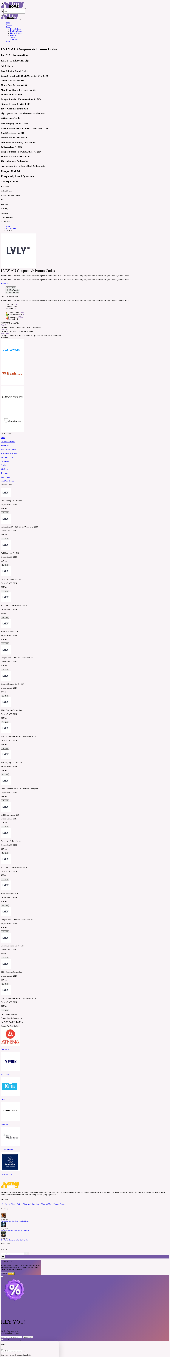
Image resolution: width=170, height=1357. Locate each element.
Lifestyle (13, 35)
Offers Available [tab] (12, 290)
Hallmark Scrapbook (8, 449)
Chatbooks (5, 461)
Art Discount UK (7, 457)
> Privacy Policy (15, 1204)
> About (55, 1204)
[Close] (20, 19)
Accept (11, 1273)
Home (8, 23)
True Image (5, 473)
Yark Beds (5, 1074)
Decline (4, 1273)
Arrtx (3, 438)
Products (9, 25)
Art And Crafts (11, 228)
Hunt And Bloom (7, 481)
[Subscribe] (26, 1253)
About (8, 41)
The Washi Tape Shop (9, 453)
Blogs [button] (8, 27)
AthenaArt (5, 1049)
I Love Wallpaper (7, 1149)
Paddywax (5, 1124)
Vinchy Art (5, 469)
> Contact (61, 1204)
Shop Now (5, 283)
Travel (12, 37)
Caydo (3, 465)
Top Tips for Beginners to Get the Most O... (14, 1240)
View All (13, 39)
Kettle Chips (5, 1099)
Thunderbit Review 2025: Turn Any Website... (15, 1230)
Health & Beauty (16, 31)
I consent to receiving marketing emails (14, 1340)
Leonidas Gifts (6, 1174)
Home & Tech (15, 29)
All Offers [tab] (10, 287)
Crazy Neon (5, 477)
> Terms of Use (45, 1204)
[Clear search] (24, 1351)
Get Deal (5, 513)
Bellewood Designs (8, 442)
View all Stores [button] (6, 485)
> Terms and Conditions (30, 1204)
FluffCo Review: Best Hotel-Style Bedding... (15, 1221)
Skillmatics (5, 446)
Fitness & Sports (16, 33)
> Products (5, 1204)
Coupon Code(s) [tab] (12, 292)
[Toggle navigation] (25, 8)
